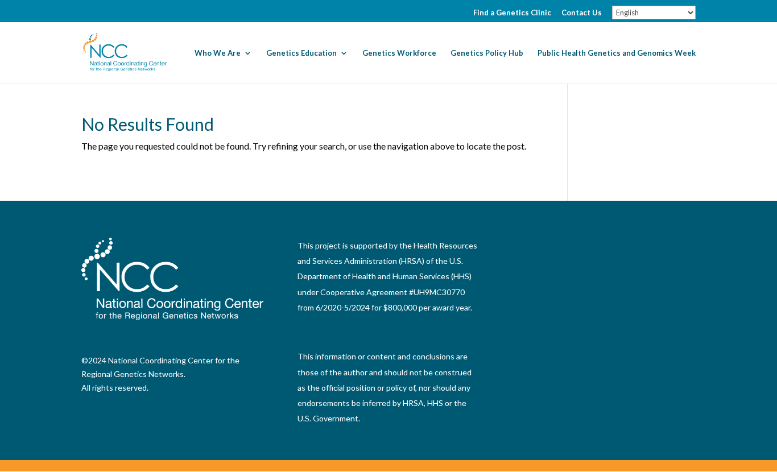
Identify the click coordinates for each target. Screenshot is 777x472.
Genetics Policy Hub (487, 53)
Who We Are (218, 53)
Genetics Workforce (399, 53)
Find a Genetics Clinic (512, 13)
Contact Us (581, 13)
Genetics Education (301, 53)
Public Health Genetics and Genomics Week (617, 53)
